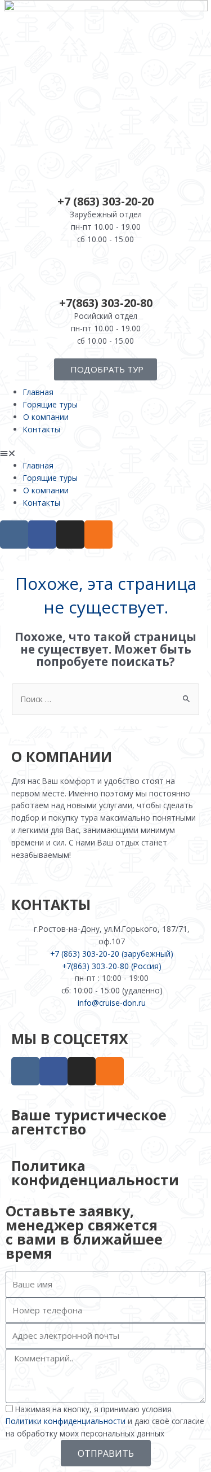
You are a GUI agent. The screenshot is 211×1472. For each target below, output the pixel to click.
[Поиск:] (105, 699)
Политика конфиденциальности (95, 1172)
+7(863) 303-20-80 (105, 302)
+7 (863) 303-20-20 (105, 201)
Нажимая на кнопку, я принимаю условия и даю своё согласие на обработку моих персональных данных (105, 1421)
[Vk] (14, 534)
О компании (46, 416)
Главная (38, 392)
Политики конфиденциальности (65, 1421)
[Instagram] (70, 534)
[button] (105, 453)
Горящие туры (50, 404)
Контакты (41, 429)
